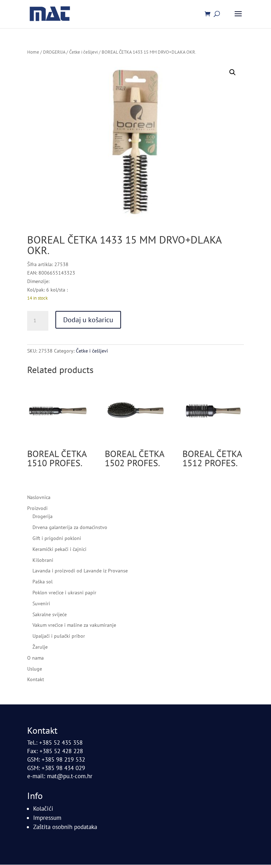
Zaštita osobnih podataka (65, 827)
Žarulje (40, 647)
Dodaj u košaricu (88, 319)
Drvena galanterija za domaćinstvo (69, 527)
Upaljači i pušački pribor (58, 636)
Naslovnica (38, 497)
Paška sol (42, 581)
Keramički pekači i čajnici (59, 549)
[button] (232, 72)
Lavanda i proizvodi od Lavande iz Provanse (80, 570)
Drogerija (42, 516)
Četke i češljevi (83, 52)
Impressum (47, 818)
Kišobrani (42, 560)
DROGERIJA (54, 52)
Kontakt (35, 679)
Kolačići (43, 808)
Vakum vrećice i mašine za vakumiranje (74, 625)
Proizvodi (37, 508)
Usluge (34, 669)
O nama (35, 658)
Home (33, 52)
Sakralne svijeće (49, 614)
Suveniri (41, 603)
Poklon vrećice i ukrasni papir (64, 592)
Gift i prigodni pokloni (56, 538)
